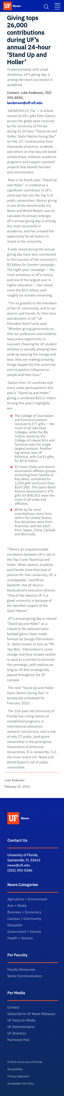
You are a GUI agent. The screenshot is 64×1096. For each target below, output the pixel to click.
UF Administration (21, 1026)
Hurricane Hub (18, 1039)
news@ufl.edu (18, 865)
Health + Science (20, 938)
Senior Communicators (24, 976)
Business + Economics (24, 912)
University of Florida (30, 1062)
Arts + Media (17, 905)
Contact (13, 1007)
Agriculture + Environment (27, 899)
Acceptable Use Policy (20, 1083)
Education (14, 925)
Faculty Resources (21, 969)
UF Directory (16, 1033)
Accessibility (15, 1069)
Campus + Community (24, 918)
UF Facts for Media (21, 1020)
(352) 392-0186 (19, 870)
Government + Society (24, 931)
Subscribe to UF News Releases (31, 1013)
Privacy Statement (18, 1076)
